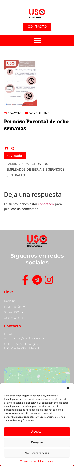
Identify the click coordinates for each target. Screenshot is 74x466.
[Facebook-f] (25, 280)
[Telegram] (37, 280)
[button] (68, 388)
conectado (46, 204)
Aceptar (37, 431)
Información (12, 306)
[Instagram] (49, 280)
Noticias (9, 301)
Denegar (37, 442)
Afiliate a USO (13, 318)
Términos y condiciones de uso (37, 461)
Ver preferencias (37, 453)
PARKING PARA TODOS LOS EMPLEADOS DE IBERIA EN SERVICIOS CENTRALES (35, 169)
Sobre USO (11, 312)
